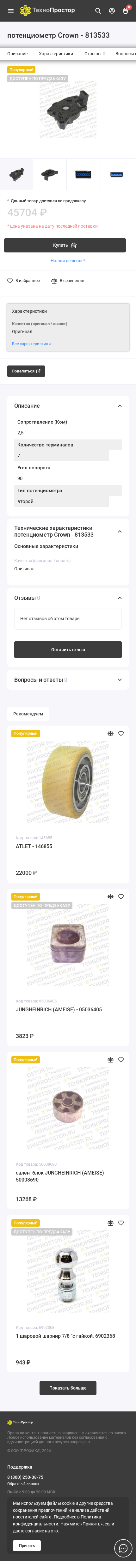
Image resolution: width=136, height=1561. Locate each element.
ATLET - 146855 (34, 846)
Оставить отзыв (68, 650)
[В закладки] (121, 733)
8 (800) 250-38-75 (25, 1477)
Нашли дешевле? (68, 260)
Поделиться (23, 371)
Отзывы (95, 54)
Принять (27, 1545)
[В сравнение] (110, 733)
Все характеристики (31, 343)
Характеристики (56, 54)
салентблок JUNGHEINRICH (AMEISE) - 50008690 (61, 1176)
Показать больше (68, 1388)
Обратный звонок (23, 1484)
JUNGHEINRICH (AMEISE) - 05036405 (59, 1010)
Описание (17, 54)
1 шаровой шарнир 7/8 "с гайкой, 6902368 (65, 1336)
